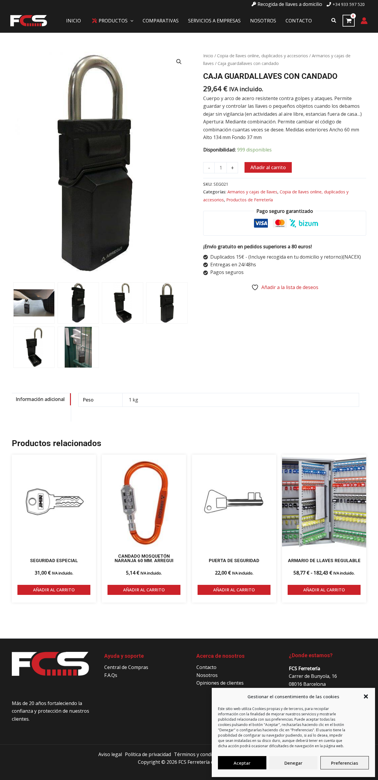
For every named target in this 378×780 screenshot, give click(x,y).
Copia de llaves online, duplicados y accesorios (262, 55)
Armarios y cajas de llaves (252, 192)
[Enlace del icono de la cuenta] (364, 20)
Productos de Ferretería (249, 200)
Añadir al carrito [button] (54, 590)
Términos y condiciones (200, 754)
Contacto (206, 667)
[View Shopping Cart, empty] (349, 21)
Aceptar (242, 763)
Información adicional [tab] (40, 399)
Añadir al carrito (268, 167)
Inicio (208, 55)
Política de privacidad (148, 754)
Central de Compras (126, 667)
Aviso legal (110, 754)
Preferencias (344, 763)
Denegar (293, 763)
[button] (366, 696)
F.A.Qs (110, 675)
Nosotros (207, 675)
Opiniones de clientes (220, 683)
